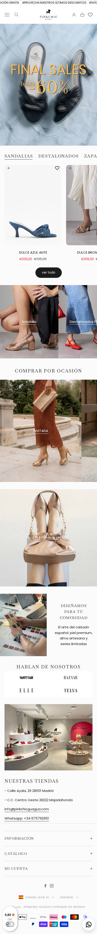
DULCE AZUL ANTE (33, 252)
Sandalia (29, 321)
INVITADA (40, 430)
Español (67, 897)
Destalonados (58, 156)
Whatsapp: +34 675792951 (27, 818)
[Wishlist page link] (90, 14)
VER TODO (48, 272)
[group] (48, 84)
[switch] (10, 924)
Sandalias (19, 156)
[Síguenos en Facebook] (45, 885)
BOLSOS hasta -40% (48, 538)
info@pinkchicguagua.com (27, 809)
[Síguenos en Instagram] (51, 885)
